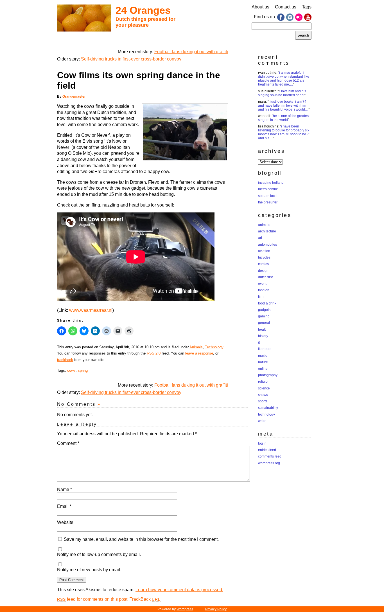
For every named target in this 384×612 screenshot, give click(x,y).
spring (83, 370)
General (264, 323)
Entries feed (267, 450)
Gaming (264, 316)
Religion (264, 382)
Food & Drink (267, 303)
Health (263, 329)
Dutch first (265, 277)
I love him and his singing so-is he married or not (282, 93)
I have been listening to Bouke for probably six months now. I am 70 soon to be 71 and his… (284, 132)
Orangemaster (74, 96)
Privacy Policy (216, 609)
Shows (263, 395)
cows (71, 370)
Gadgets (264, 310)
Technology (214, 347)
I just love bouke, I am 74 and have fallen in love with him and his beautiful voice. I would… (283, 105)
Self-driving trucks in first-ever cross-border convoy (131, 59)
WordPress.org (269, 463)
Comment (68, 443)
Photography (267, 375)
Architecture (267, 231)
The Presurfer (267, 202)
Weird (262, 421)
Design (263, 271)
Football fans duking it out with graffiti (191, 51)
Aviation (264, 251)
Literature (265, 349)
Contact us (285, 7)
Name (64, 489)
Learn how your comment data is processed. (179, 589)
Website (65, 522)
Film (260, 297)
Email (64, 506)
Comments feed (269, 456)
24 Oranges (143, 10)
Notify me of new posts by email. (89, 569)
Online (263, 369)
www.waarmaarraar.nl (90, 310)
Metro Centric (268, 189)
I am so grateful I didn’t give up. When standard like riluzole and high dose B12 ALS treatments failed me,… (283, 78)
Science (264, 388)
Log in (262, 443)
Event (262, 284)
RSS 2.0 (154, 353)
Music (262, 356)
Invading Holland (271, 183)
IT (259, 342)
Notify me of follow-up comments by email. (99, 554)
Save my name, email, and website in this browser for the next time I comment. (141, 539)
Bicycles (264, 257)
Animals (196, 347)
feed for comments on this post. (92, 599)
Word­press (185, 609)
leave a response (199, 353)
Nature (263, 362)
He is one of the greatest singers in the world (284, 118)
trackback (65, 360)
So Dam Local (267, 196)
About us (260, 7)
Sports (262, 401)
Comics (263, 264)
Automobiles (267, 244)
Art (260, 238)
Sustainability (268, 408)
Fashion (263, 290)
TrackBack (145, 599)
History (263, 336)
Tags (306, 7)
